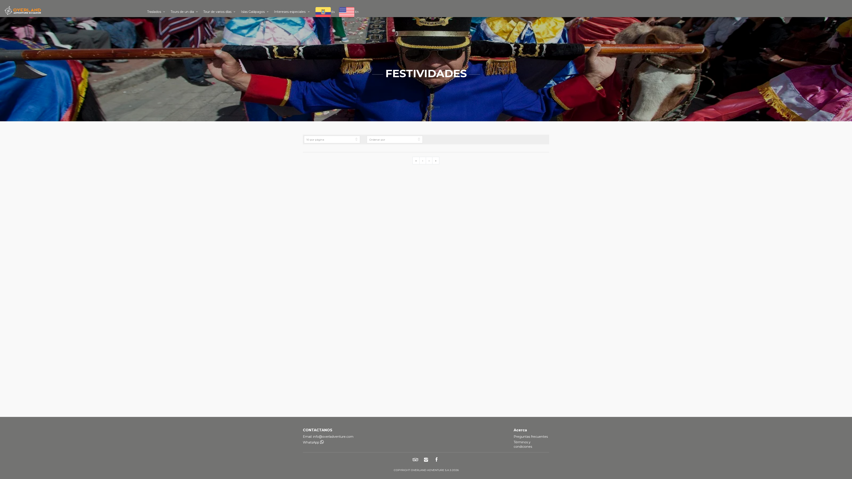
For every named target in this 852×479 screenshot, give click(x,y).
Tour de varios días (217, 12)
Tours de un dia (183, 12)
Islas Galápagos (253, 12)
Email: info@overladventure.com (328, 437)
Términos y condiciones (523, 444)
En (356, 12)
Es (333, 12)
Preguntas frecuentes (531, 437)
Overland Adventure (71, 10)
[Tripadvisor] (415, 459)
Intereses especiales (290, 12)
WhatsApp (311, 442)
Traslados (154, 12)
